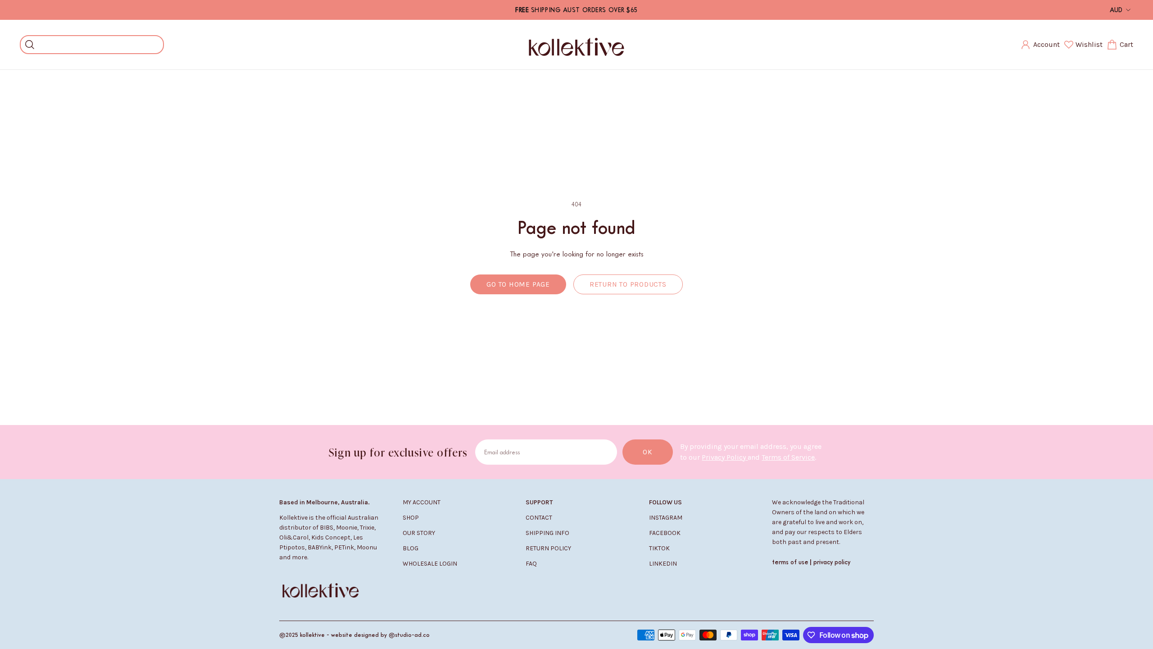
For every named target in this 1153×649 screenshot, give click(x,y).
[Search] (29, 44)
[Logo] (576, 44)
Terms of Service (788, 457)
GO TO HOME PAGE (518, 284)
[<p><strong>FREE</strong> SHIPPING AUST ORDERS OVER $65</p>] (576, 10)
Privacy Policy (725, 457)
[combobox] (98, 44)
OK (648, 452)
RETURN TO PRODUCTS (628, 284)
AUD (1116, 10)
